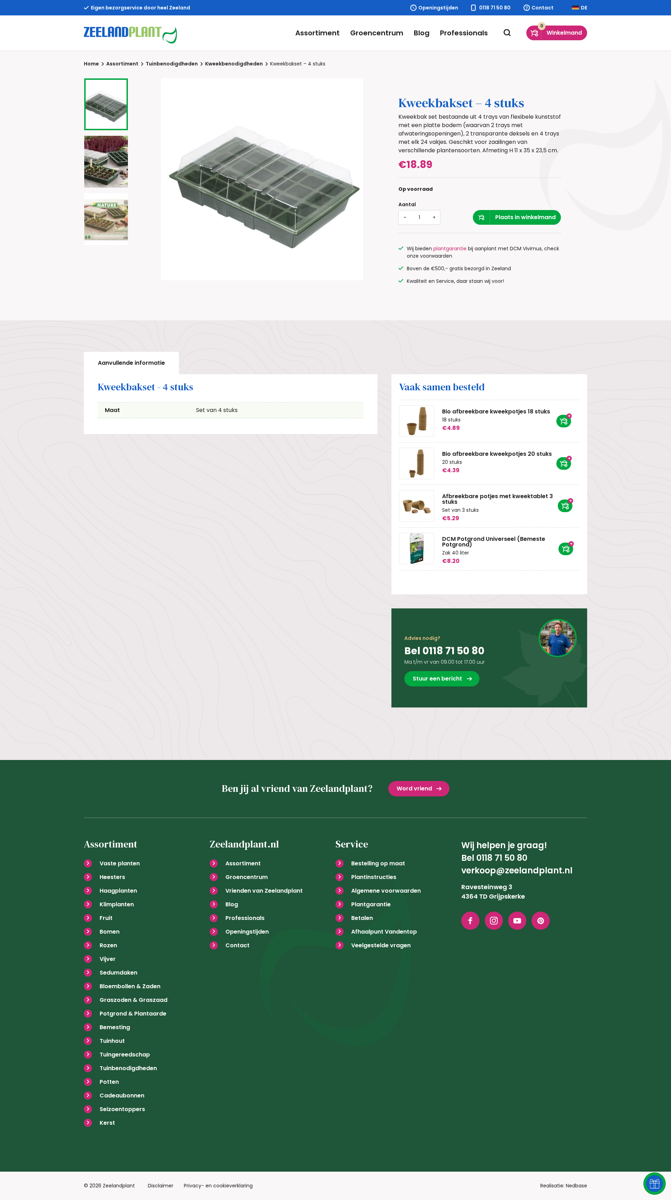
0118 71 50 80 (495, 7)
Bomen (110, 932)
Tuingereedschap (125, 1055)
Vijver (108, 959)
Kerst (107, 1123)
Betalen (362, 918)
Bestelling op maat (378, 863)
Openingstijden (438, 7)
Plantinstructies (373, 877)
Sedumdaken (118, 973)
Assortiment (317, 33)
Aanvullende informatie (131, 363)
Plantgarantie (371, 904)
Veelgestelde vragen (381, 945)
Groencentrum (376, 33)
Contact (543, 7)
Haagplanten (118, 891)
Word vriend (414, 788)
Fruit (106, 918)
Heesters (112, 877)
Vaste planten (120, 863)
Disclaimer (160, 1185)
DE (584, 7)
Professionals (464, 33)
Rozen (108, 945)
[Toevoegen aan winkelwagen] (563, 421)
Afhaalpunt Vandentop (384, 932)
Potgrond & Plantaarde (133, 1014)
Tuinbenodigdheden (128, 1068)
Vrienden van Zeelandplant (264, 891)
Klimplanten (117, 904)
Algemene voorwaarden (386, 891)
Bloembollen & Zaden (130, 986)
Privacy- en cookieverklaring (218, 1185)
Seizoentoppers (122, 1109)
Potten (109, 1082)
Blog (422, 33)
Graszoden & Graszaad (133, 1000)
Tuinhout (112, 1041)
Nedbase (576, 1185)
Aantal (407, 204)
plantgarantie (450, 248)
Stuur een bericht (437, 679)
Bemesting (115, 1027)
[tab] (131, 363)
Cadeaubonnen (122, 1095)
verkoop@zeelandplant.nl (516, 870)
